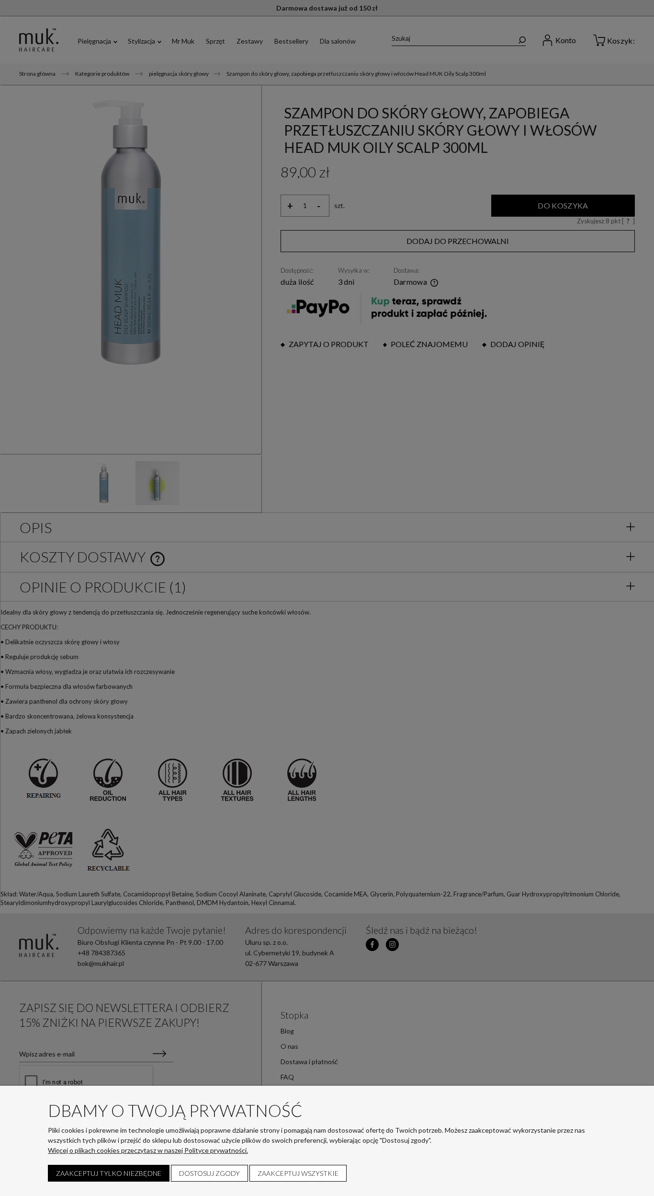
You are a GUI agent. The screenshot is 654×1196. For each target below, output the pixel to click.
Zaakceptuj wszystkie (298, 1173)
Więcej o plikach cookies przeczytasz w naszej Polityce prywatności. (148, 1150)
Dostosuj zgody (209, 1173)
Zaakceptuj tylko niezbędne (108, 1173)
